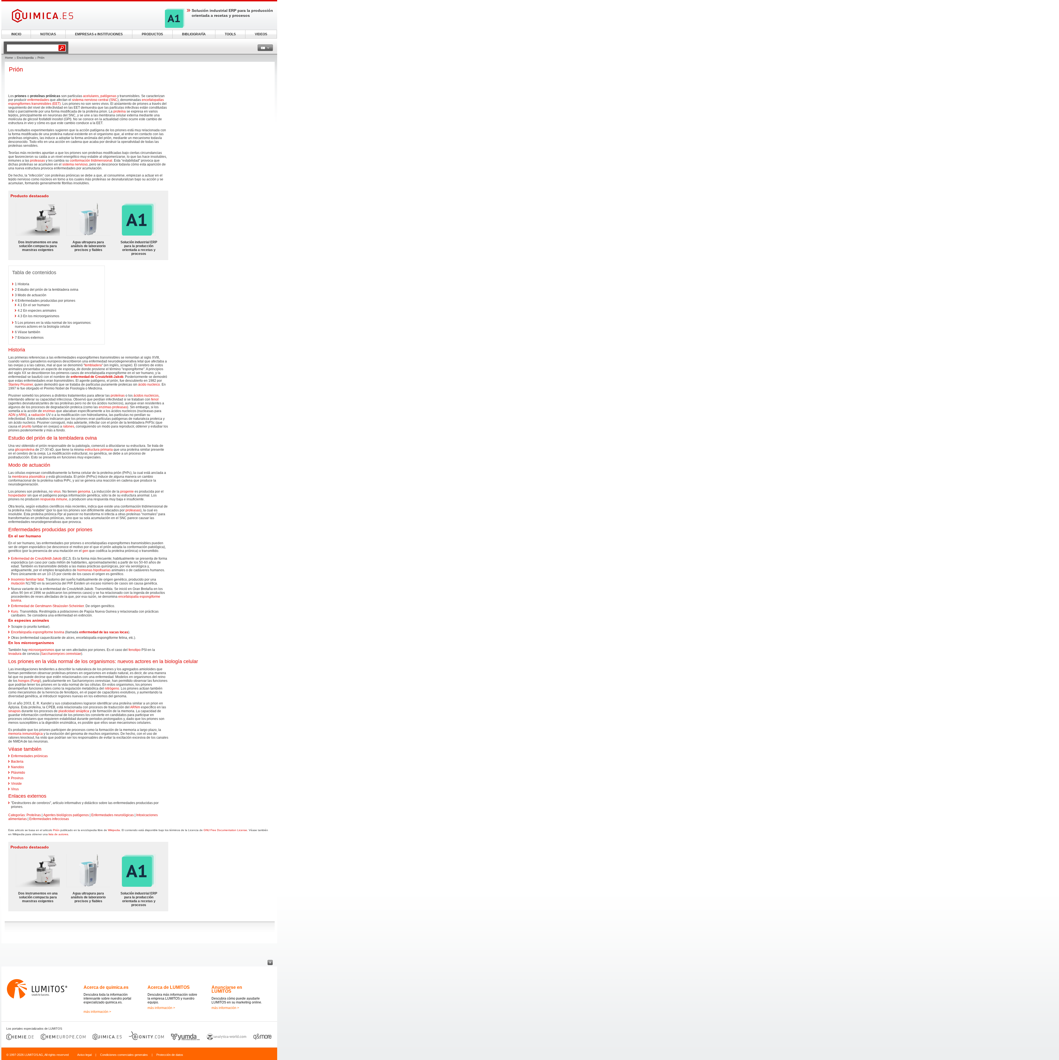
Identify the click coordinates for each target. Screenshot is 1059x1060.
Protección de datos (169, 1054)
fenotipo (135, 650)
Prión (56, 830)
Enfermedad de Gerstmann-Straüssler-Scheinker (47, 606)
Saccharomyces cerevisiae (61, 654)
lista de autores (58, 834)
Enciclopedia (25, 57)
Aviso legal (84, 1054)
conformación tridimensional (91, 160)
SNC (113, 100)
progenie (127, 491)
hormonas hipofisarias (94, 570)
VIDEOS (261, 34)
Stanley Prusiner (20, 384)
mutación (18, 583)
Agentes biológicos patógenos (66, 815)
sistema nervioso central (90, 100)
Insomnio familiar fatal (27, 579)
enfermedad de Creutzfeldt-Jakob (97, 377)
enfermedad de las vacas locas (103, 632)
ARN (22, 415)
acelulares (91, 96)
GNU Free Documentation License (225, 830)
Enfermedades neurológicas (112, 815)
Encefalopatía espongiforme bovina (37, 632)
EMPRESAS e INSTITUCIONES (99, 34)
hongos (24, 681)
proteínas (118, 395)
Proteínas (33, 815)
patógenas (108, 96)
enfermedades (38, 100)
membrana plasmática (28, 477)
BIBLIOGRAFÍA (194, 34)
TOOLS (230, 34)
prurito (26, 426)
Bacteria (17, 761)
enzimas (105, 407)
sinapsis (14, 711)
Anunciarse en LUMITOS (227, 989)
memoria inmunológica (25, 734)
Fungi (35, 681)
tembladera (93, 365)
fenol (155, 399)
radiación (38, 415)
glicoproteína (24, 450)
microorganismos (41, 650)
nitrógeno (112, 688)
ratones (68, 426)
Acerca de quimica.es (106, 987)
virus (57, 491)
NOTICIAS (48, 34)
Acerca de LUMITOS (169, 987)
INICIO (16, 34)
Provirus (17, 778)
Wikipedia (114, 830)
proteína (119, 111)
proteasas (37, 160)
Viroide (16, 784)
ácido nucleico (149, 384)
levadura (15, 654)
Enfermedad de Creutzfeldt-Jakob (36, 558)
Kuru (14, 611)
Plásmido (18, 773)
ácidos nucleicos (146, 395)
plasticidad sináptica (73, 711)
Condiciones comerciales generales (124, 1054)
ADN (11, 415)
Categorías (16, 815)
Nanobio (17, 767)
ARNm (135, 707)
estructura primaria (99, 450)
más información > (97, 1012)
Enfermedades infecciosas (49, 819)
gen (85, 551)
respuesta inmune (53, 499)
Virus (15, 789)
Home (9, 57)
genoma (84, 491)
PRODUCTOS (152, 34)
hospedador (17, 495)
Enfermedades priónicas (29, 756)
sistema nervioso (75, 164)
